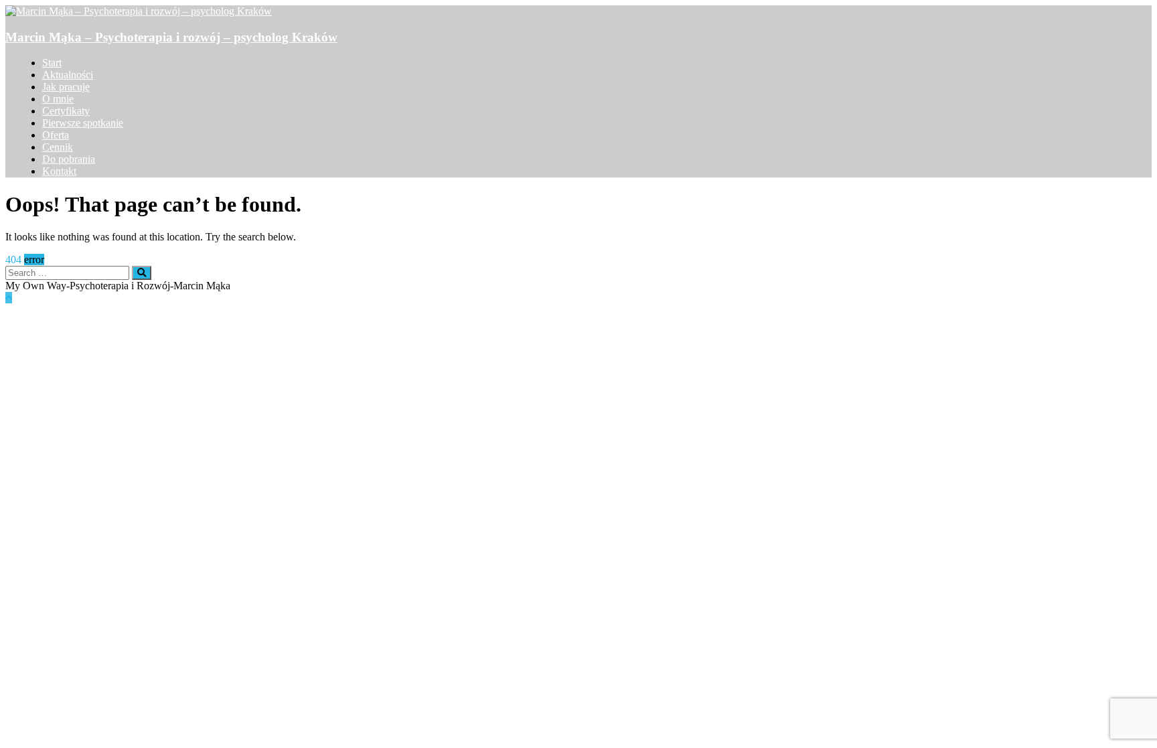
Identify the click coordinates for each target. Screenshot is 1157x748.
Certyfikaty (66, 111)
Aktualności (67, 74)
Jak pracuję (66, 86)
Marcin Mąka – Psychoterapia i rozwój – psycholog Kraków (171, 37)
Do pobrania (68, 159)
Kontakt (59, 171)
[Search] (141, 273)
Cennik (57, 147)
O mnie (58, 98)
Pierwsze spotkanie (82, 123)
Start (52, 62)
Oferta (55, 135)
